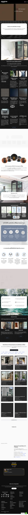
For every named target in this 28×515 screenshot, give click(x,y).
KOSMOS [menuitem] (2, 353)
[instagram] (3, 494)
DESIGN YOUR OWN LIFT (13, 502)
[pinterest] (5, 494)
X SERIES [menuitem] (21, 353)
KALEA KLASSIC (20, 495)
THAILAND (2, 509)
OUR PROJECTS (3, 507)
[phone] (6, 496)
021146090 (24, 455)
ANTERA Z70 (2, 506)
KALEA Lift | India (21, 504)
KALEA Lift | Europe (21, 502)
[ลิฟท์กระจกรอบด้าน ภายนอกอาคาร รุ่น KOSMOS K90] (7, 387)
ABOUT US (11, 501)
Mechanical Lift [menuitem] (12, 353)
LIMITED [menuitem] (8, 353)
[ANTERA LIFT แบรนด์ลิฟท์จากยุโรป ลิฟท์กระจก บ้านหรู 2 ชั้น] (21, 403)
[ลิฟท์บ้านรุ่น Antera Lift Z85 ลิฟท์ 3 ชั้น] (7, 356)
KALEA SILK (20, 494)
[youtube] (6, 494)
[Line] (8, 496)
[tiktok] (1, 496)
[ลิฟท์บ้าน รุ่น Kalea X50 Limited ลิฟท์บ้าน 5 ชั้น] (21, 356)
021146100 (23, 454)
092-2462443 (24, 453)
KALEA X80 (11, 498)
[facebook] (1, 494)
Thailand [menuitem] (19, 353)
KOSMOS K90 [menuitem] (5, 353)
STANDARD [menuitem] (16, 353)
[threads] (3, 496)
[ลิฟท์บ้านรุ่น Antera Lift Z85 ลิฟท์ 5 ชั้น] (7, 403)
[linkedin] (8, 494)
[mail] (5, 496)
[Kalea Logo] (4, 1)
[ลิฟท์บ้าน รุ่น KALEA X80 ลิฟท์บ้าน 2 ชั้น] (21, 387)
